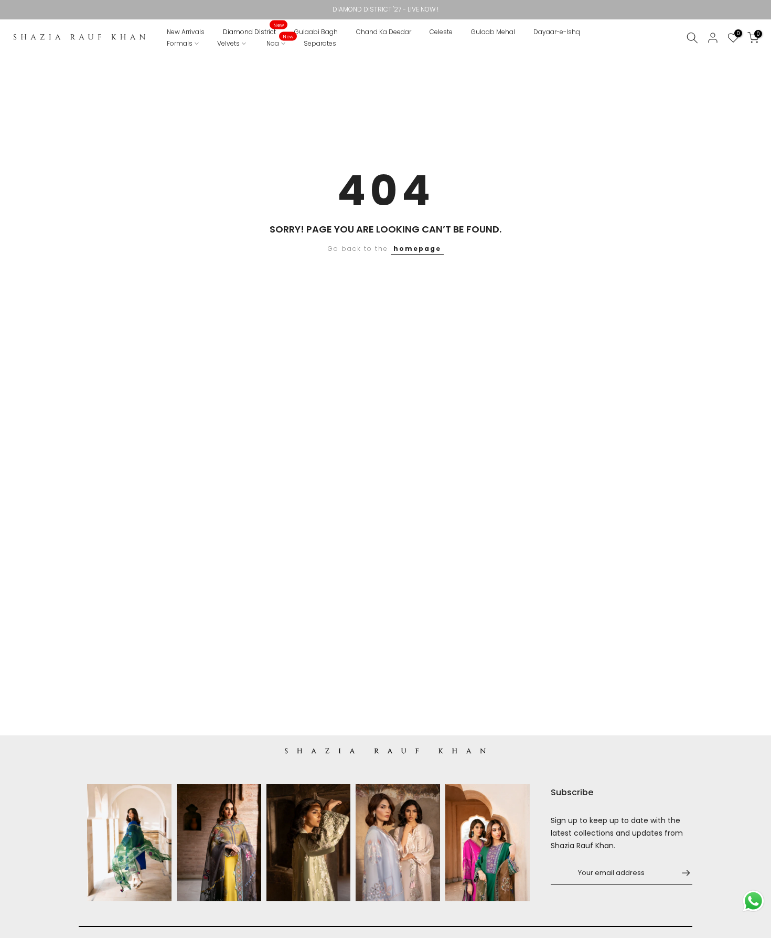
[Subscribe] (680, 872)
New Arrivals (186, 31)
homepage (417, 248)
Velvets (228, 43)
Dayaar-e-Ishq (556, 31)
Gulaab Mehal (493, 31)
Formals (179, 43)
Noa (280, 43)
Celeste (441, 31)
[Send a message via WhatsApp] (753, 901)
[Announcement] (385, 9)
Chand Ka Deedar (383, 31)
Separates (320, 43)
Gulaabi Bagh (316, 31)
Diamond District (253, 31)
